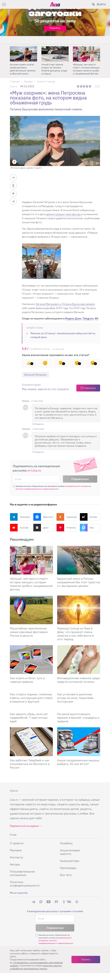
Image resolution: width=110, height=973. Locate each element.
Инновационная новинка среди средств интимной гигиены (78, 680)
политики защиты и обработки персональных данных (36, 967)
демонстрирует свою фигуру (63, 214)
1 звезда (78, 86)
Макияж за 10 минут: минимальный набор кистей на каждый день (63, 335)
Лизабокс (66, 843)
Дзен (45, 527)
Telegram (88, 318)
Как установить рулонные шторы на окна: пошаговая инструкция (75, 697)
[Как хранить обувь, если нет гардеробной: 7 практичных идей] (31, 709)
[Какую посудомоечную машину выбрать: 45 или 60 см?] (78, 741)
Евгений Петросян (35, 374)
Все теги (66, 875)
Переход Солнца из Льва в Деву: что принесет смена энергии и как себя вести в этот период (75, 633)
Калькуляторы (69, 861)
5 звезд (90, 86)
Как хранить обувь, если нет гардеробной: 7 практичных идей (29, 717)
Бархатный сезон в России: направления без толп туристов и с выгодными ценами (78, 582)
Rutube (93, 516)
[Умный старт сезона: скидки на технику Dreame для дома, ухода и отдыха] (55, 54)
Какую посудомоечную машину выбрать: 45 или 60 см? (78, 762)
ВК (96, 318)
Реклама (15, 850)
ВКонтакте (48, 516)
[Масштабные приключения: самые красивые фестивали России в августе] (31, 610)
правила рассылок (50, 489)
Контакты (16, 857)
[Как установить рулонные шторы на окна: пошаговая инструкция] (78, 689)
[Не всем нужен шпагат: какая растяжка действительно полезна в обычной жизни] (23, 54)
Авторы (15, 864)
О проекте (16, 843)
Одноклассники (71, 516)
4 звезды (87, 86)
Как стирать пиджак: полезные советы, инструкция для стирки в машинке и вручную (31, 697)
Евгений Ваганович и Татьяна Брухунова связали (65, 304)
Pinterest (71, 527)
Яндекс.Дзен (73, 318)
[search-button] (93, 4)
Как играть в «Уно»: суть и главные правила (27, 680)
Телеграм (25, 516)
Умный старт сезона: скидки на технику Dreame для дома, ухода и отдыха (54, 69)
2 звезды (81, 86)
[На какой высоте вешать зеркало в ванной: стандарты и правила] (78, 709)
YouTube (24, 527)
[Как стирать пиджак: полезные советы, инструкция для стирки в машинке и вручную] (31, 689)
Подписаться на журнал (24, 826)
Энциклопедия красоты (70, 852)
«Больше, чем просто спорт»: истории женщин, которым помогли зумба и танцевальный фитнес (86, 69)
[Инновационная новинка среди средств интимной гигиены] (78, 659)
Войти (101, 4)
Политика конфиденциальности (25, 883)
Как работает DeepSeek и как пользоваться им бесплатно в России (30, 763)
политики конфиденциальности (28, 489)
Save (14, 162)
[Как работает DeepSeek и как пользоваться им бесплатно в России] (31, 741)
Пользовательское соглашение (22, 873)
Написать (90, 388)
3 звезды (84, 86)
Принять (85, 959)
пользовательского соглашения (78, 486)
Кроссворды (68, 868)
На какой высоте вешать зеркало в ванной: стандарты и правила (78, 717)
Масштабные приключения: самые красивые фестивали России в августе (29, 631)
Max (92, 527)
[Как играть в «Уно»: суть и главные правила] (31, 659)
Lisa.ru (13, 86)
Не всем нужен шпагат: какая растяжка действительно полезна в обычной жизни (22, 69)
